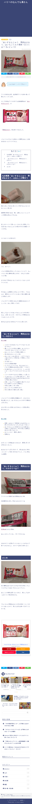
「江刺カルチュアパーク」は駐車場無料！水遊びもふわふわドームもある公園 (17, 742)
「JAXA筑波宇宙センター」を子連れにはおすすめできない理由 (17, 724)
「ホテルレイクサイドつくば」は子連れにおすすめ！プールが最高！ (17, 730)
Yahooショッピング (9, 652)
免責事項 (21, 800)
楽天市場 (9, 649)
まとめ (8, 166)
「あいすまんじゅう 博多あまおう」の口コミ (17, 159)
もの (17, 772)
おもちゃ (17, 769)
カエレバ (18, 646)
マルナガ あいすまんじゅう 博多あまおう (16, 644)
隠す (19, 151)
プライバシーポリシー (13, 800)
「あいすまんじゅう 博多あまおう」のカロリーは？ (17, 163)
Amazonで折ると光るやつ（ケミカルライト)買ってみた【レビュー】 (16, 736)
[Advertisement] (16, 20)
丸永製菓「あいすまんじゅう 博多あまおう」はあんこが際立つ (17, 155)
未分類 (16, 780)
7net (23, 652)
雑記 (17, 784)
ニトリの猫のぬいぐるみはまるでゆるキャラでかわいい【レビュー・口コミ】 (17, 748)
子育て (17, 776)
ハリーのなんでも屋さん (16, 2)
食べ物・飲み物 (4, 39)
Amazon (23, 649)
